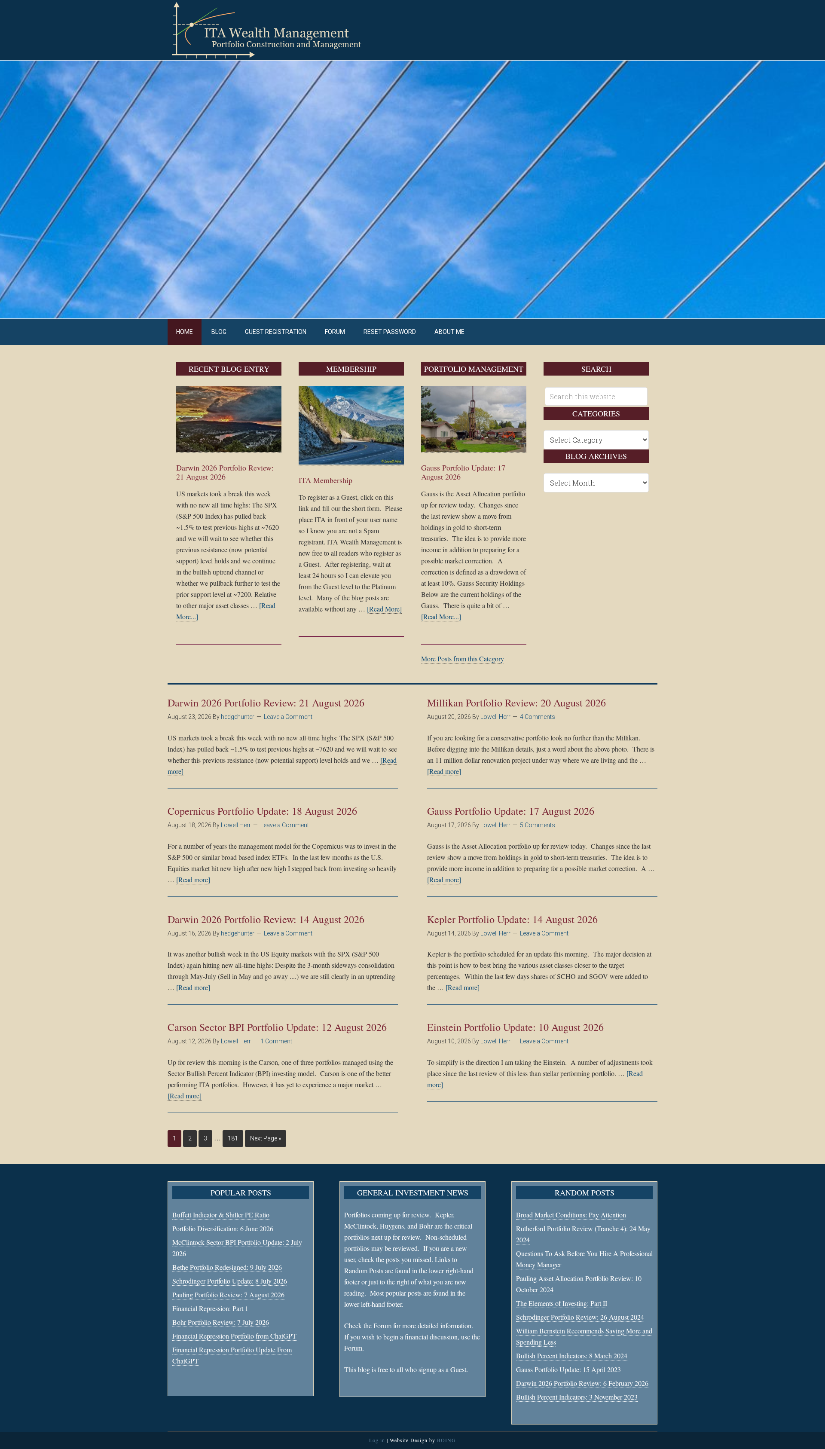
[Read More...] (441, 616)
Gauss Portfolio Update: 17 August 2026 (463, 472)
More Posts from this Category (462, 658)
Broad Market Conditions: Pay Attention (571, 1214)
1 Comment (276, 1041)
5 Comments (537, 825)
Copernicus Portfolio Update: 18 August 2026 (262, 811)
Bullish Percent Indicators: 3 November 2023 (577, 1396)
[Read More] (384, 608)
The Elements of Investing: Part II (561, 1303)
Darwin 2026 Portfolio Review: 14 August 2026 (266, 919)
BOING (446, 1440)
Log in (377, 1440)
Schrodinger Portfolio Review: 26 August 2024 (580, 1316)
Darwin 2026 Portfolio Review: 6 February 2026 (582, 1383)
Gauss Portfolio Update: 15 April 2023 (568, 1369)
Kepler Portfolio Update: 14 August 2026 (512, 919)
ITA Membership (325, 480)
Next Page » (265, 1138)
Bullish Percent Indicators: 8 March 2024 (571, 1355)
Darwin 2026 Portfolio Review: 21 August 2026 (225, 472)
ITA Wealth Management (275, 30)
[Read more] (444, 771)
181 (233, 1138)
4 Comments (537, 716)
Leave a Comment (288, 716)
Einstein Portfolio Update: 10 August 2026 (515, 1027)
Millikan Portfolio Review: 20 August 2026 (516, 702)
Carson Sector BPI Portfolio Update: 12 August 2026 (277, 1027)
